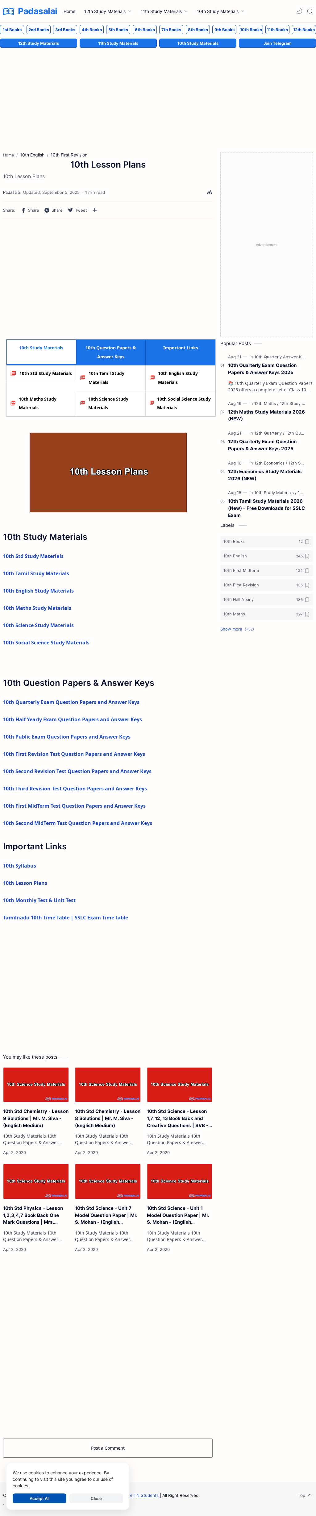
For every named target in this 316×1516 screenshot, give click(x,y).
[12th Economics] (270, 462)
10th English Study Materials (178, 377)
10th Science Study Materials (108, 403)
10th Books (251, 29)
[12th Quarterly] (269, 433)
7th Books (171, 29)
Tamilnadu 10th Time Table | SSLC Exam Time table (65, 917)
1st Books (12, 29)
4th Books (92, 29)
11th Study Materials (118, 43)
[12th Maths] (266, 403)
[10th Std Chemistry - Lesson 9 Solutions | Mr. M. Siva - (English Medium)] (36, 1085)
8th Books (198, 29)
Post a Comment (108, 1448)
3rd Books (65, 29)
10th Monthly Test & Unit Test (39, 900)
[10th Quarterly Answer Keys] (282, 356)
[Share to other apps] (94, 210)
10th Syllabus (19, 865)
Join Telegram (278, 43)
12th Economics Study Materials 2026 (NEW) (265, 475)
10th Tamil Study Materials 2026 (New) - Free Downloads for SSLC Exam (266, 508)
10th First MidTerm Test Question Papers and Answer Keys (74, 805)
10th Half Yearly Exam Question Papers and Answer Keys (72, 719)
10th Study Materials (197, 43)
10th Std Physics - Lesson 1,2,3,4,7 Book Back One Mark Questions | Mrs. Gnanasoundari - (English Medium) (33, 1215)
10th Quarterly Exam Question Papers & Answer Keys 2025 (262, 368)
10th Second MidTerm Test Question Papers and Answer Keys (77, 823)
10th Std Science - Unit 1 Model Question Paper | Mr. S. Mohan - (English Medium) (178, 1215)
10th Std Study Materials (45, 373)
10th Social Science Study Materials (184, 403)
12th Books (304, 29)
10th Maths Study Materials (37, 403)
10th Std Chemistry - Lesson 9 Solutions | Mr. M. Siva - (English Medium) (36, 1118)
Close (96, 1498)
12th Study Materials (38, 43)
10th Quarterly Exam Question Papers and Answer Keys (71, 702)
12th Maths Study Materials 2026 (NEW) (266, 415)
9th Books (224, 29)
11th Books (277, 29)
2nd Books (38, 29)
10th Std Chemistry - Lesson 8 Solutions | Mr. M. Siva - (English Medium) (107, 1118)
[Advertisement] (158, 93)
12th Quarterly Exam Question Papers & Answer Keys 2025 (262, 445)
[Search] (309, 11)
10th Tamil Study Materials (106, 377)
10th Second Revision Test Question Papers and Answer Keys (77, 771)
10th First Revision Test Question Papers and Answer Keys (74, 754)
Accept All (39, 1498)
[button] (299, 11)
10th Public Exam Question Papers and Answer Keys (67, 736)
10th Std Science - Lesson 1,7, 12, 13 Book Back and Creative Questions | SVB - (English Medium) (177, 1118)
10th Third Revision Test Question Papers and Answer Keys (75, 788)
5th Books (118, 29)
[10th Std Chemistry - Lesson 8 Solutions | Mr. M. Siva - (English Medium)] (108, 1085)
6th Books (145, 29)
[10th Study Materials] (275, 492)
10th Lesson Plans (25, 883)
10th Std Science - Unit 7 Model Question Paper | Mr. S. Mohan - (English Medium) (106, 1215)
